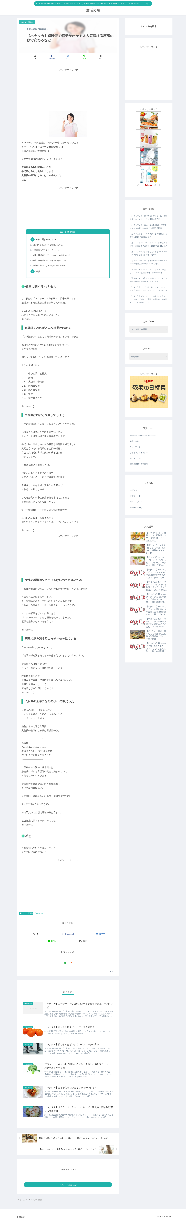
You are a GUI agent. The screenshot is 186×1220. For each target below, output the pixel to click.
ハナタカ (40, 913)
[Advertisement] (68, 89)
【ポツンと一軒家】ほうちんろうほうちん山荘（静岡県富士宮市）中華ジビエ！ (148, 253)
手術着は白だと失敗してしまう (45, 250)
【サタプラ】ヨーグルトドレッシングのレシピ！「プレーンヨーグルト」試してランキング (148, 288)
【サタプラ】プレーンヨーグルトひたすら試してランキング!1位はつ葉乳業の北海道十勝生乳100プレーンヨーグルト (148, 299)
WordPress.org (136, 507)
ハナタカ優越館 (27, 913)
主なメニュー (135, 458)
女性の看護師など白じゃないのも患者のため (51, 255)
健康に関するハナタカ (46, 239)
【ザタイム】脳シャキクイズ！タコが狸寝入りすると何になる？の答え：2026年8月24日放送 (148, 244)
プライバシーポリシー (139, 453)
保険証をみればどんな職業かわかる (47, 245)
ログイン (133, 490)
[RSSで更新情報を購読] (70, 962)
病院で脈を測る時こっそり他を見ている (49, 260)
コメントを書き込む (68, 1185)
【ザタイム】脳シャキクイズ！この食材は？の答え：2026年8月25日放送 (148, 235)
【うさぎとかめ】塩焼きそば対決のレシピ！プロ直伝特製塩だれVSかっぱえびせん (148, 262)
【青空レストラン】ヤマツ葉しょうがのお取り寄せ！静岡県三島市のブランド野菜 (148, 279)
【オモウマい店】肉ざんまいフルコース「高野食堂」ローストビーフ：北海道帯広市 (148, 217)
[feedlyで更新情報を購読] (65, 962)
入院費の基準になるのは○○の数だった (48, 266)
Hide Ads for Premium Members (143, 435)
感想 (38, 271)
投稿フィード (135, 496)
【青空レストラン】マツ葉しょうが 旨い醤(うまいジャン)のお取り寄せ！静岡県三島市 (148, 271)
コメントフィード (137, 502)
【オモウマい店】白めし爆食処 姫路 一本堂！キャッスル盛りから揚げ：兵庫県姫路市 (148, 226)
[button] (100, 57)
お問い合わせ (135, 441)
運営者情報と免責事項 (139, 464)
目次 (66, 232)
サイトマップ (135, 447)
